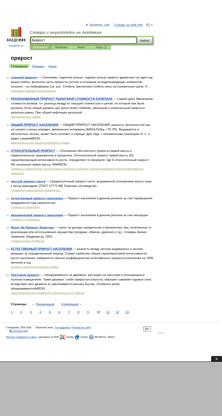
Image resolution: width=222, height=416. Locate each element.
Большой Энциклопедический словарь (35, 267)
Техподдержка (62, 327)
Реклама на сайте (81, 327)
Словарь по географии (25, 207)
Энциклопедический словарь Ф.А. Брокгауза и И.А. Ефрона (48, 293)
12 (117, 312)
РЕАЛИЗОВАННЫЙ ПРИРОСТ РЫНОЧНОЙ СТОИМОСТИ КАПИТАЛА (62, 98)
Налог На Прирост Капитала (32, 227)
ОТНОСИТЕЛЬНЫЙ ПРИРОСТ (33, 150)
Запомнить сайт (100, 24)
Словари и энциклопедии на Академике (66, 32)
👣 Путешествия (18, 331)
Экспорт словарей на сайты (21, 337)
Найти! (145, 40)
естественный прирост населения (37, 198)
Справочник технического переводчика (35, 190)
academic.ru (16, 45)
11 (107, 312)
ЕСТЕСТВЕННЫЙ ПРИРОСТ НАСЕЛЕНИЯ (41, 249)
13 (127, 312)
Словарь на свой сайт (128, 24)
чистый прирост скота (28, 181)
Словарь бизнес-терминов (27, 241)
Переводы (61, 47)
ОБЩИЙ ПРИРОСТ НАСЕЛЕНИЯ (34, 124)
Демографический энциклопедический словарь (40, 142)
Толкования (40, 47)
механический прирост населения (37, 215)
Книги (81, 47)
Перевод (38, 66)
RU (148, 24)
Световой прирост (25, 275)
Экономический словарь (26, 116)
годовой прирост (24, 77)
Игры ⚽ (101, 47)
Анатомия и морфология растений (33, 90)
